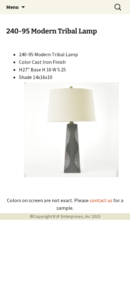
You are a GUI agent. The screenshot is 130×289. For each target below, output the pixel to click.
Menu (12, 7)
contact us (101, 200)
